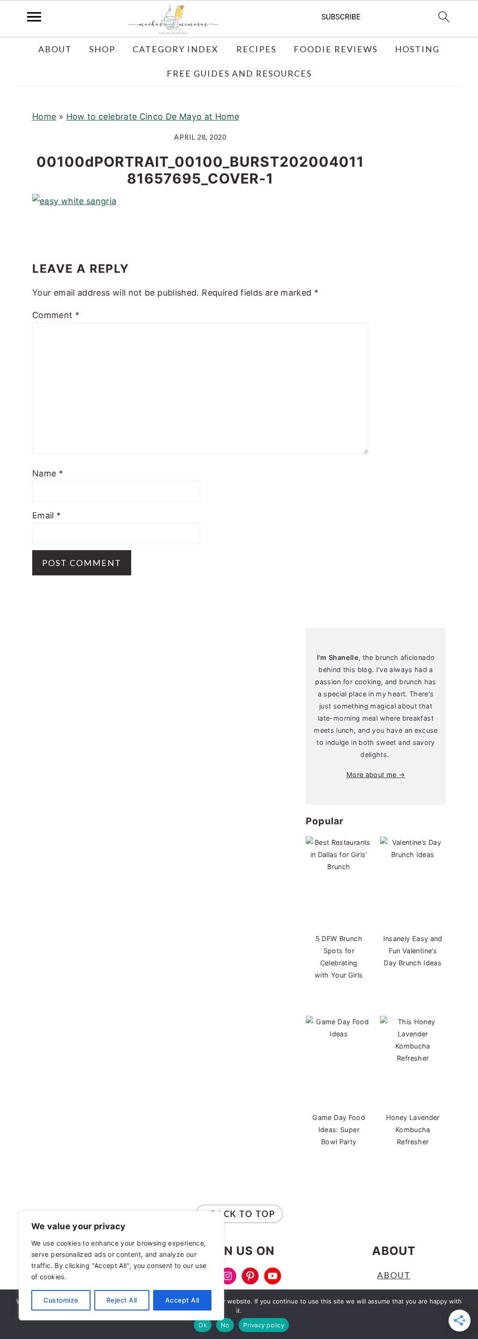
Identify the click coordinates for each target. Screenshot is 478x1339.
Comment (55, 315)
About (394, 1275)
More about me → (375, 775)
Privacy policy (263, 1325)
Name (47, 473)
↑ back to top (239, 1214)
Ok (202, 1325)
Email (46, 515)
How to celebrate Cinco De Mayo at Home (152, 116)
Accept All (182, 1300)
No (225, 1325)
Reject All (121, 1300)
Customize (60, 1300)
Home (44, 116)
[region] (121, 1265)
